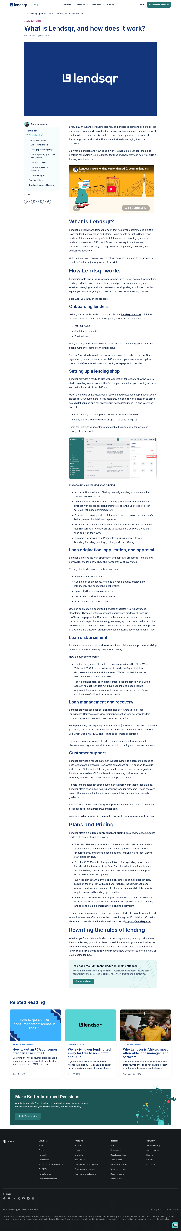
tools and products (91, 279)
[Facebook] (28, 1198)
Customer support (38, 175)
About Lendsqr (152, 1150)
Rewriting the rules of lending (41, 185)
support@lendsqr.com (138, 921)
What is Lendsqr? (36, 135)
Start (41, 1145)
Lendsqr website (131, 314)
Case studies (116, 1160)
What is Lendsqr (153, 1145)
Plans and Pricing (36, 180)
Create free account (159, 5)
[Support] (4, 1198)
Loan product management (86, 1164)
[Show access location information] (4, 1141)
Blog (36, 5)
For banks (43, 1155)
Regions (150, 1155)
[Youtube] (23, 1198)
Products (81, 5)
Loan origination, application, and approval (43, 156)
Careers (149, 1160)
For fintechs (44, 1160)
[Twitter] (18, 1198)
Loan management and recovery (40, 169)
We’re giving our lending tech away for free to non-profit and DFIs (90, 1053)
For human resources (48, 1179)
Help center (116, 1150)
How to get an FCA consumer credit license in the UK (35, 1051)
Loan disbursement (39, 162)
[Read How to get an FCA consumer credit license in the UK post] (35, 1025)
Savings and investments (85, 1169)
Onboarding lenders (39, 145)
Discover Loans (117, 1174)
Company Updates (37, 13)
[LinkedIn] (14, 1198)
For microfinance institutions (51, 1164)
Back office (80, 1160)
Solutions (66, 5)
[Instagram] (33, 1198)
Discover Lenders (118, 1169)
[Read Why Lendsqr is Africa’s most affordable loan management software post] (145, 1025)
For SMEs (43, 1169)
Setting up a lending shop (42, 150)
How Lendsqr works (37, 140)
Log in (141, 5)
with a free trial (108, 262)
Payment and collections (85, 1174)
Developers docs (118, 1155)
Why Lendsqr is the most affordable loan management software (118, 816)
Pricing (110, 5)
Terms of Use (172, 1209)
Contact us (151, 1164)
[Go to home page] (25, 13)
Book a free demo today (90, 950)
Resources (96, 5)
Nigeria (11, 1141)
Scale (41, 1150)
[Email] (9, 1198)
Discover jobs (117, 1179)
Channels (79, 1155)
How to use (80, 1150)
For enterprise (45, 1174)
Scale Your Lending (28, 1116)
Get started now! (83, 981)
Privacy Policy (157, 1209)
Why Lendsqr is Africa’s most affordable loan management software (145, 1053)
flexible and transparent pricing (106, 833)
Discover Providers (119, 1164)
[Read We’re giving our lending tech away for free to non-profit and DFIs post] (90, 1025)
